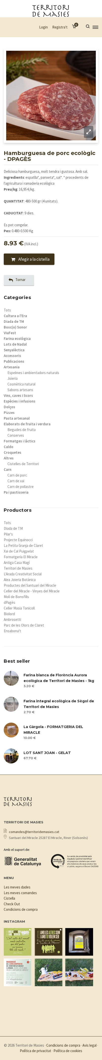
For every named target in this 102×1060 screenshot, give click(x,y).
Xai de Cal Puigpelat (19, 551)
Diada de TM (14, 321)
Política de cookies (67, 1050)
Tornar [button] (20, 279)
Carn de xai (15, 481)
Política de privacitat (35, 1050)
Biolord (9, 613)
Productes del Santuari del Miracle (30, 585)
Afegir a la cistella (34, 259)
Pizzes (9, 412)
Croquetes (12, 452)
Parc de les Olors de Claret (24, 625)
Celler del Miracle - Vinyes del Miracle (32, 591)
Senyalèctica (14, 350)
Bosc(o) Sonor (15, 327)
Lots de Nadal (15, 344)
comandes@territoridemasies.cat (34, 832)
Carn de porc (17, 475)
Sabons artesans (20, 389)
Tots (7, 310)
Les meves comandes (20, 892)
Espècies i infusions (19, 401)
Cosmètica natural (21, 384)
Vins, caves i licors (18, 395)
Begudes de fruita (21, 429)
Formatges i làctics (19, 441)
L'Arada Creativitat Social (23, 574)
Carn (7, 469)
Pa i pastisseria (16, 492)
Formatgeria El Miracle (21, 557)
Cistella (9, 898)
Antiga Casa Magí (17, 562)
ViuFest (10, 332)
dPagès (9, 602)
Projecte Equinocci (18, 539)
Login (43, 27)
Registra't (60, 27)
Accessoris (12, 355)
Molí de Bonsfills (16, 596)
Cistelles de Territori (23, 463)
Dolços (9, 406)
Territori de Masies (18, 568)
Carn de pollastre (20, 486)
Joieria (12, 378)
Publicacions (14, 361)
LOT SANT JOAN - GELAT (47, 753)
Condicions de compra (21, 909)
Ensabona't (12, 631)
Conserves (15, 435)
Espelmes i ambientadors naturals (33, 372)
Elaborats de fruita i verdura (27, 424)
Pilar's (8, 534)
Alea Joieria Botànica (20, 579)
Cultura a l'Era (15, 315)
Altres (9, 458)
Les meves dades (17, 887)
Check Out (12, 904)
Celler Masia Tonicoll (19, 608)
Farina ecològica (17, 338)
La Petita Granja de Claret (23, 545)
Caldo (8, 446)
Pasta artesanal (17, 418)
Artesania (12, 367)
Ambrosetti (12, 619)
